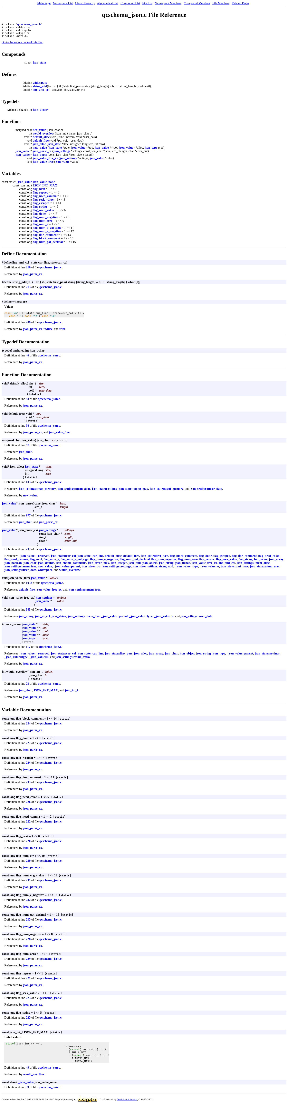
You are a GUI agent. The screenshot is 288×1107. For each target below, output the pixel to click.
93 (27, 399)
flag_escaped (41, 203)
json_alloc (39, 144)
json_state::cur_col (63, 555)
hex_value (39, 130)
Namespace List (63, 3)
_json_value (24, 182)
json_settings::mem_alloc (73, 488)
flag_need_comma (45, 196)
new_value (40, 147)
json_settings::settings (116, 566)
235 (28, 919)
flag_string (40, 206)
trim (62, 329)
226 (28, 801)
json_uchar (40, 109)
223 (28, 998)
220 (28, 841)
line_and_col (41, 89)
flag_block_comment (46, 238)
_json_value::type (186, 566)
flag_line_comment (45, 234)
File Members (220, 3)
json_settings (61, 151)
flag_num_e (40, 224)
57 (27, 445)
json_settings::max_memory (37, 488)
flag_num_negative (45, 217)
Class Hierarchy (85, 3)
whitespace (40, 82)
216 (28, 267)
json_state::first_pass (154, 555)
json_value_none (44, 182)
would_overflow (43, 133)
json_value (78, 147)
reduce (48, 329)
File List (147, 3)
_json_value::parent (66, 566)
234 (28, 723)
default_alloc (41, 137)
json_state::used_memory (166, 488)
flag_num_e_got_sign (47, 227)
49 (27, 1067)
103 (28, 482)
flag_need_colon (43, 210)
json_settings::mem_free (20, 566)
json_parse (40, 154)
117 (28, 646)
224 (28, 762)
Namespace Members (168, 3)
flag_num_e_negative (47, 231)
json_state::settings (104, 488)
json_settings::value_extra (72, 657)
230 (28, 860)
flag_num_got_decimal (48, 242)
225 (28, 1017)
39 (27, 1087)
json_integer (119, 562)
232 (28, 900)
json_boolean (13, 562)
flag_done (39, 213)
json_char (25, 452)
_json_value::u (209, 566)
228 (28, 939)
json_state (39, 62)
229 (28, 958)
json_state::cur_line (90, 555)
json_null (135, 562)
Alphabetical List (107, 3)
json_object (149, 562)
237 (28, 549)
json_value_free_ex (45, 158)
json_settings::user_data (206, 488)
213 (28, 287)
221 (28, 978)
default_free (41, 140)
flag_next (39, 189)
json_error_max (98, 562)
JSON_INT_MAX (45, 185)
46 (27, 355)
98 (27, 425)
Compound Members (197, 3)
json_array (276, 559)
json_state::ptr (91, 566)
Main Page (44, 3)
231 (28, 880)
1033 (29, 582)
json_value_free (43, 161)
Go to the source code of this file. (22, 42)
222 (28, 821)
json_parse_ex (42, 151)
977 (28, 515)
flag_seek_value (43, 199)
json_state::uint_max (234, 566)
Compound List (130, 3)
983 (28, 609)
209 (28, 322)
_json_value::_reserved (34, 555)
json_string (166, 562)
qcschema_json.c (50, 267)
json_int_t (71, 690)
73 (27, 683)
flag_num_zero (43, 220)
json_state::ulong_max (133, 488)
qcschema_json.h (29, 24)
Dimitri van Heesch (127, 1099)
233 (28, 782)
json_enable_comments (71, 562)
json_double (46, 562)
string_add (40, 86)
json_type (151, 147)
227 (28, 743)
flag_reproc (40, 192)
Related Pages (240, 3)
